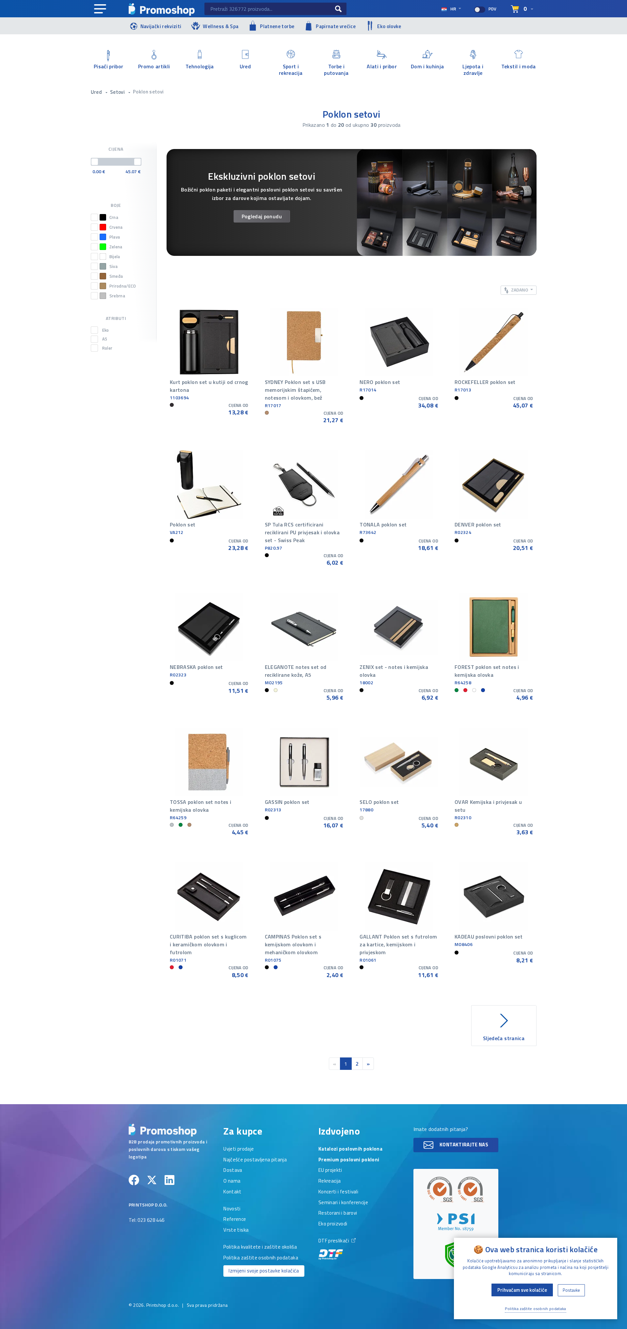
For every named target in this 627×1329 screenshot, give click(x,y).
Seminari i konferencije (343, 1203)
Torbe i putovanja (336, 69)
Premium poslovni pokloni (348, 1160)
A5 (104, 339)
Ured (245, 66)
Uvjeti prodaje (238, 1149)
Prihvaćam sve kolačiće (522, 1290)
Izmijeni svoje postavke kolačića (264, 1270)
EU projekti (330, 1170)
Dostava (232, 1170)
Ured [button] (97, 92)
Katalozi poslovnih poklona (350, 1149)
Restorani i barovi (337, 1213)
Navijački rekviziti (161, 26)
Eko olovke (389, 26)
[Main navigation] (100, 9)
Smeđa (116, 276)
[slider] (94, 161)
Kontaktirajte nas (463, 1144)
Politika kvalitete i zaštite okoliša (260, 1247)
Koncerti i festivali (338, 1192)
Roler (107, 348)
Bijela (114, 256)
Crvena (116, 227)
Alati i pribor (382, 66)
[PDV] (479, 10)
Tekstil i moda (518, 66)
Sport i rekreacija (291, 69)
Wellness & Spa (220, 26)
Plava (114, 237)
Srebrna (117, 295)
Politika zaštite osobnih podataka (260, 1258)
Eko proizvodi (332, 1224)
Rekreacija (329, 1181)
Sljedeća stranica (503, 1038)
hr (453, 8)
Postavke (571, 1290)
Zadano (519, 289)
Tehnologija (199, 66)
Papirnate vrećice (336, 26)
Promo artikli (154, 66)
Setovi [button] (118, 92)
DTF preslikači (334, 1241)
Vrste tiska (236, 1230)
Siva (113, 266)
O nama (231, 1181)
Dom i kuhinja (427, 66)
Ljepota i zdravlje (472, 69)
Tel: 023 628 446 (147, 1220)
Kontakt (232, 1192)
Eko (105, 330)
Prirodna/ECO (122, 286)
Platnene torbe (277, 26)
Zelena (115, 246)
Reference (234, 1219)
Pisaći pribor (108, 66)
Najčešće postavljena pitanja (255, 1160)
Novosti (231, 1209)
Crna (113, 217)
